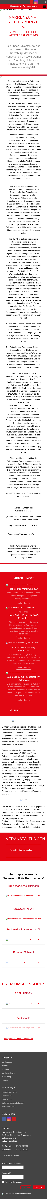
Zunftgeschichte (9, 1073)
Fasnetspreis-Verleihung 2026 (23, 589)
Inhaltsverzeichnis (9, 1092)
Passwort (6, 1173)
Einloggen (39, 1187)
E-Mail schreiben (11, 1155)
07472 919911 (22, 1146)
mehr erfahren (24, 603)
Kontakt (5, 1080)
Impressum (7, 1096)
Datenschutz (7, 1099)
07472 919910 (22, 1150)
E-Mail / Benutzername (12, 1164)
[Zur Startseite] (23, 6)
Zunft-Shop (6, 1077)
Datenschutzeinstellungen (13, 1103)
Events (5, 1066)
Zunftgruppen (7, 1062)
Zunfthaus (6, 1069)
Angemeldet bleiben (13, 1182)
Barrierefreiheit (8, 1107)
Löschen (26, 1187)
